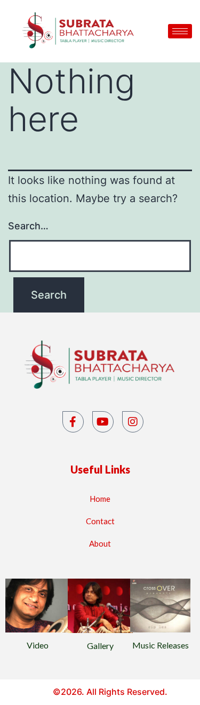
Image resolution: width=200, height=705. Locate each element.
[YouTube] (103, 421)
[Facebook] (73, 421)
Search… (28, 225)
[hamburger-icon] (180, 31)
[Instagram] (132, 421)
